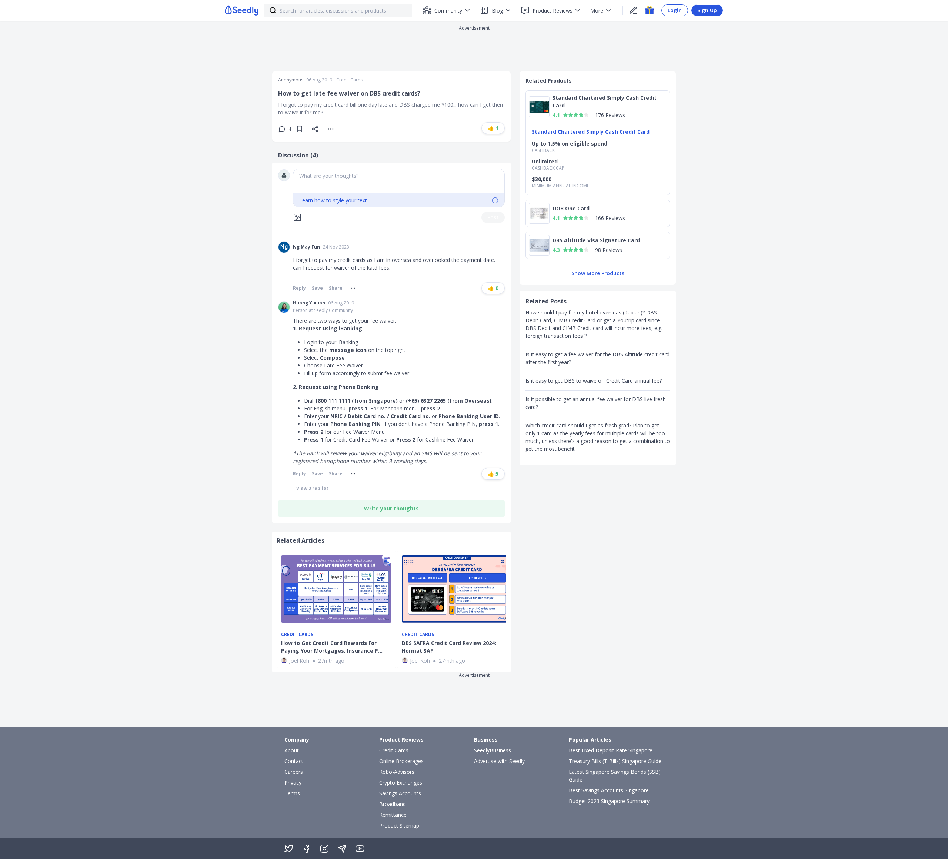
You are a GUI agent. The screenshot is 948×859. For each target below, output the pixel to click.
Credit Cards (349, 80)
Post (493, 217)
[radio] (565, 114)
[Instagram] (324, 848)
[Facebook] (306, 848)
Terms (292, 793)
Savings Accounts (400, 793)
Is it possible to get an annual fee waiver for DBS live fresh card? (595, 403)
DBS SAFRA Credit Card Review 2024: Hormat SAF (449, 646)
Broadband (392, 804)
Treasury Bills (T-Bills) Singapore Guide (615, 761)
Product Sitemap (399, 825)
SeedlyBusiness (492, 750)
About (291, 750)
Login (675, 10)
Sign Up (707, 10)
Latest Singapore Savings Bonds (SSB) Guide (615, 775)
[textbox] (398, 181)
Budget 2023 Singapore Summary (609, 801)
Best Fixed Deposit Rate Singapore (610, 750)
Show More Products (597, 273)
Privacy (292, 782)
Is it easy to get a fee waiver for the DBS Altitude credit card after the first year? (597, 358)
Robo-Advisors (396, 771)
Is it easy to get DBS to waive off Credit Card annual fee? (593, 380)
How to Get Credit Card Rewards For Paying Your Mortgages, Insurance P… (332, 646)
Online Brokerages (401, 761)
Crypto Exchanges (400, 782)
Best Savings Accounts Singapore (609, 790)
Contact (293, 761)
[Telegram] (342, 848)
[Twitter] (288, 848)
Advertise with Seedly (499, 761)
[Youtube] (360, 848)
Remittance (393, 814)
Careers (293, 771)
